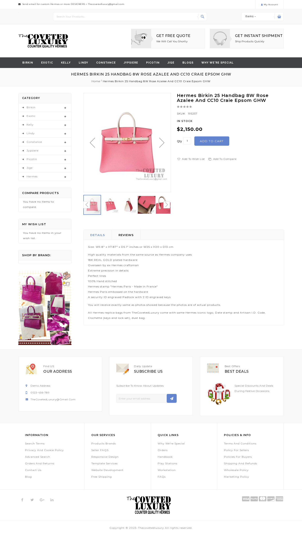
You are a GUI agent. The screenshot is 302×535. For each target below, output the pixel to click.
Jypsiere (131, 62)
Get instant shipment (259, 36)
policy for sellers (236, 450)
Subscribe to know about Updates (140, 385)
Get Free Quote (173, 36)
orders (163, 450)
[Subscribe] (172, 398)
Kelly (66, 62)
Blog (28, 476)
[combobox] (130, 16)
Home (96, 81)
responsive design (105, 456)
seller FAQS (100, 450)
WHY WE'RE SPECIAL (217, 62)
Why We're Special (171, 443)
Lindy (83, 62)
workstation (167, 470)
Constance (106, 62)
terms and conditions (240, 443)
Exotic (47, 62)
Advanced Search (37, 456)
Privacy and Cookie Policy (44, 450)
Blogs (187, 62)
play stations (167, 463)
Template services (104, 463)
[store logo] (43, 41)
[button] (92, 142)
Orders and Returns (39, 463)
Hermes (32, 176)
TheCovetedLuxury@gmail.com (53, 399)
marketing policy (236, 476)
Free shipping (101, 476)
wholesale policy (236, 470)
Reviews (126, 235)
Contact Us (33, 470)
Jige (171, 62)
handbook (165, 456)
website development (107, 470)
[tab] (98, 235)
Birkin (27, 62)
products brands (103, 443)
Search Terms (35, 443)
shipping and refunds (240, 463)
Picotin (153, 62)
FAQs (162, 476)
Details (97, 235)
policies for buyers (238, 456)
